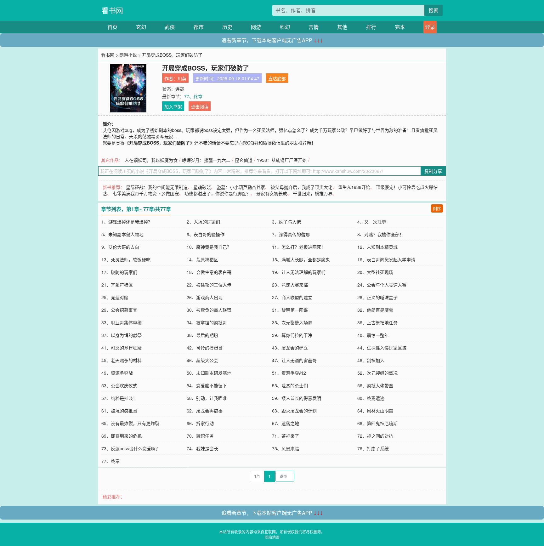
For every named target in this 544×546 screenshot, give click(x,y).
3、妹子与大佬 (286, 222)
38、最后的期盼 (202, 335)
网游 (256, 27)
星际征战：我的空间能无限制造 (157, 187)
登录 (430, 27)
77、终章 (193, 96)
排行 (371, 27)
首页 (112, 27)
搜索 (433, 10)
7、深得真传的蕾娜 (291, 234)
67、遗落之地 (285, 423)
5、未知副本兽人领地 (122, 234)
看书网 (112, 10)
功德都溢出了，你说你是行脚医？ (217, 193)
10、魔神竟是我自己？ (209, 247)
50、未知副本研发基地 (209, 373)
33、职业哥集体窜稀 (121, 322)
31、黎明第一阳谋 (290, 310)
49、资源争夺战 (117, 373)
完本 (400, 27)
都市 (199, 27)
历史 (227, 27)
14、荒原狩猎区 (202, 259)
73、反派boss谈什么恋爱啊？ (130, 448)
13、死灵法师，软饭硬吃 (125, 259)
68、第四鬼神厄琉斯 (377, 423)
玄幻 (141, 27)
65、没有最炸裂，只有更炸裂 (130, 423)
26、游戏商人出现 (205, 297)
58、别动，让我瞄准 (207, 398)
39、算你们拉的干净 (292, 335)
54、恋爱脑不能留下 (207, 385)
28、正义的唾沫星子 (377, 297)
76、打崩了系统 (373, 448)
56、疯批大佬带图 (375, 385)
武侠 (170, 27)
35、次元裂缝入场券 (292, 322)
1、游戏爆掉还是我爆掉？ (126, 222)
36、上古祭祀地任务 (377, 322)
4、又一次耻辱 (371, 222)
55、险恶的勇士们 (290, 385)
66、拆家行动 (200, 423)
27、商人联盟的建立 (292, 297)
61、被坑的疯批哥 (119, 410)
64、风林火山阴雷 (375, 410)
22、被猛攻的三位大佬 (209, 285)
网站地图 (272, 537)
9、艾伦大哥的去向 (120, 247)
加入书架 (173, 106)
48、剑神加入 (370, 360)
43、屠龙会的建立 (290, 347)
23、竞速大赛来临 (290, 285)
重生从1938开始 (354, 187)
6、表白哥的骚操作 (205, 234)
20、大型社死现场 (375, 272)
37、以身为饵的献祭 (121, 335)
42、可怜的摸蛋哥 (205, 347)
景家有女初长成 (271, 193)
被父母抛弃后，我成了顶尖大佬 (301, 187)
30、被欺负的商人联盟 (209, 310)
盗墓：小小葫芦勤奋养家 (241, 187)
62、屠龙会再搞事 (205, 410)
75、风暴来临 (285, 448)
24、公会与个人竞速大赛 (381, 285)
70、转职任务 (200, 436)
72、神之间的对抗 (375, 436)
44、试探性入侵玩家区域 (381, 347)
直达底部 (277, 78)
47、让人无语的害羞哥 (294, 360)
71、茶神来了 (285, 436)
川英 (182, 78)
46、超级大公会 (202, 360)
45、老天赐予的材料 (121, 360)
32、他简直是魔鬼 (375, 310)
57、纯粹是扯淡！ (119, 398)
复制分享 (433, 171)
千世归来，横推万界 (312, 193)
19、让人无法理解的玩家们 (299, 272)
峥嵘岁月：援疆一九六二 (206, 160)
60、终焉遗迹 (370, 398)
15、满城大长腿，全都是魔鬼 (301, 259)
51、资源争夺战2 (289, 373)
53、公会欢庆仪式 (119, 385)
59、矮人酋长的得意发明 (296, 398)
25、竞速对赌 (114, 297)
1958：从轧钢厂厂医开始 (282, 160)
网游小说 (128, 55)
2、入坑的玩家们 (203, 222)
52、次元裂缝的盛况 (377, 373)
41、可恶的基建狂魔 (121, 347)
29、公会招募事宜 (119, 310)
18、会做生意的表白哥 (209, 272)
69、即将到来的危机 (121, 436)
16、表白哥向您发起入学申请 (386, 259)
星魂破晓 (202, 187)
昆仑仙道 (243, 160)
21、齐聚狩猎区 (117, 285)
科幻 (285, 27)
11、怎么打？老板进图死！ (299, 247)
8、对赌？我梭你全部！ (380, 234)
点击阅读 (199, 106)
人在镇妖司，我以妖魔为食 (151, 160)
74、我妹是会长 (202, 448)
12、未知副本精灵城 (377, 247)
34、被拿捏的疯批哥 (207, 322)
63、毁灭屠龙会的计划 (294, 410)
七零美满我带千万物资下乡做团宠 (146, 193)
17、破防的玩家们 (119, 272)
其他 (342, 27)
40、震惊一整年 (373, 335)
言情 (314, 27)
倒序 (437, 208)
